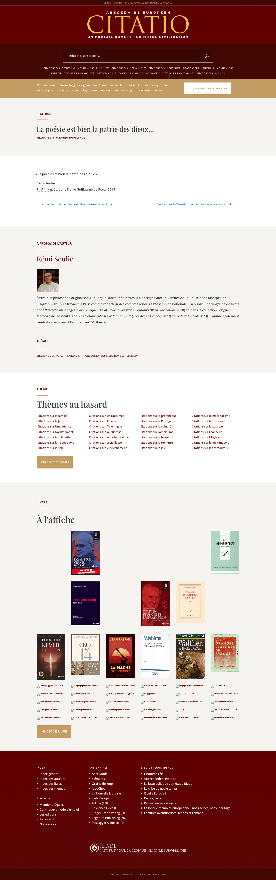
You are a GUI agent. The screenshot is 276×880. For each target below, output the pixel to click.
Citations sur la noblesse (79, 73)
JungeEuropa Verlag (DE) (109, 813)
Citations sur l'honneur (207, 432)
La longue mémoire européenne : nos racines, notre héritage (187, 808)
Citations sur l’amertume (156, 432)
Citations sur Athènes (103, 421)
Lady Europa (101, 798)
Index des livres (55, 731)
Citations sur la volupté (155, 426)
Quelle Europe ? (155, 793)
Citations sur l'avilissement (55, 432)
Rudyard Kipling (106, 73)
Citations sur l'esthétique (199, 68)
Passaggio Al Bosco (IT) (108, 823)
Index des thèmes (56, 462)
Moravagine (153, 73)
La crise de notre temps (161, 788)
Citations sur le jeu (50, 421)
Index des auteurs (52, 779)
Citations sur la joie (153, 448)
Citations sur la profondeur (158, 416)
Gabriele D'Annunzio (131, 73)
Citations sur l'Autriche (211, 73)
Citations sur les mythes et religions (61, 138)
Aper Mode (100, 774)
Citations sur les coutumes (106, 416)
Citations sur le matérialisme (211, 416)
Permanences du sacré (160, 803)
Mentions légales (52, 805)
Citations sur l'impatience (54, 426)
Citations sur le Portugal (156, 421)
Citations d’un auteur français (57, 355)
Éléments (98, 779)
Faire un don (48, 819)
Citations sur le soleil (51, 448)
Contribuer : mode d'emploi (59, 809)
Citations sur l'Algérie (206, 437)
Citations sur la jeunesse (105, 432)
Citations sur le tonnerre (156, 442)
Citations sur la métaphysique (109, 437)
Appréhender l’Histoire (160, 779)
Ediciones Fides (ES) (105, 808)
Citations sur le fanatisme (60, 68)
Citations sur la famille (52, 416)
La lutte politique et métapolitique (168, 784)
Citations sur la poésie (93, 355)
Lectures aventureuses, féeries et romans (173, 813)
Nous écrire (48, 824)
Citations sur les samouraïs (210, 448)
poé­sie (47, 174)
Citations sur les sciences (93, 68)
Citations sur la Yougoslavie (56, 442)
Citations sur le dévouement (108, 448)
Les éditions (48, 814)
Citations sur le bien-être (156, 437)
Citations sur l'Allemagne (105, 426)
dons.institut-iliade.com (209, 88)
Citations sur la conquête (178, 73)
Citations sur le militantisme (210, 442)
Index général (49, 774)
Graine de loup (102, 784)
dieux (90, 174)
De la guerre (152, 798)
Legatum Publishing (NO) (109, 818)
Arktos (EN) (100, 803)
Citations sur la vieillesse (105, 442)
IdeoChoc (98, 788)
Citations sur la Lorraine (208, 421)
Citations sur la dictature (164, 68)
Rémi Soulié (55, 258)
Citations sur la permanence (129, 68)
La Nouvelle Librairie (106, 793)
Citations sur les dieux (123, 355)
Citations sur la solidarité (54, 437)
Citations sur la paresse (207, 426)
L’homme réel (154, 774)
